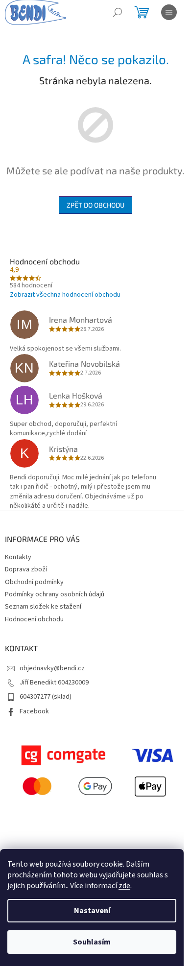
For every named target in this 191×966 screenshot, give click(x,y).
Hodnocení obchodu (34, 619)
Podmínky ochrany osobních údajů (54, 594)
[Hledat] (117, 12)
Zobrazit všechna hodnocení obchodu (65, 295)
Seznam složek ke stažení (43, 607)
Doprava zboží (26, 569)
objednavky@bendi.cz (52, 668)
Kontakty (18, 557)
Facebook (34, 711)
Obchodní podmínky (34, 582)
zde (124, 885)
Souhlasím (92, 942)
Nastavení (92, 910)
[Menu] (169, 12)
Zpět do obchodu (95, 205)
